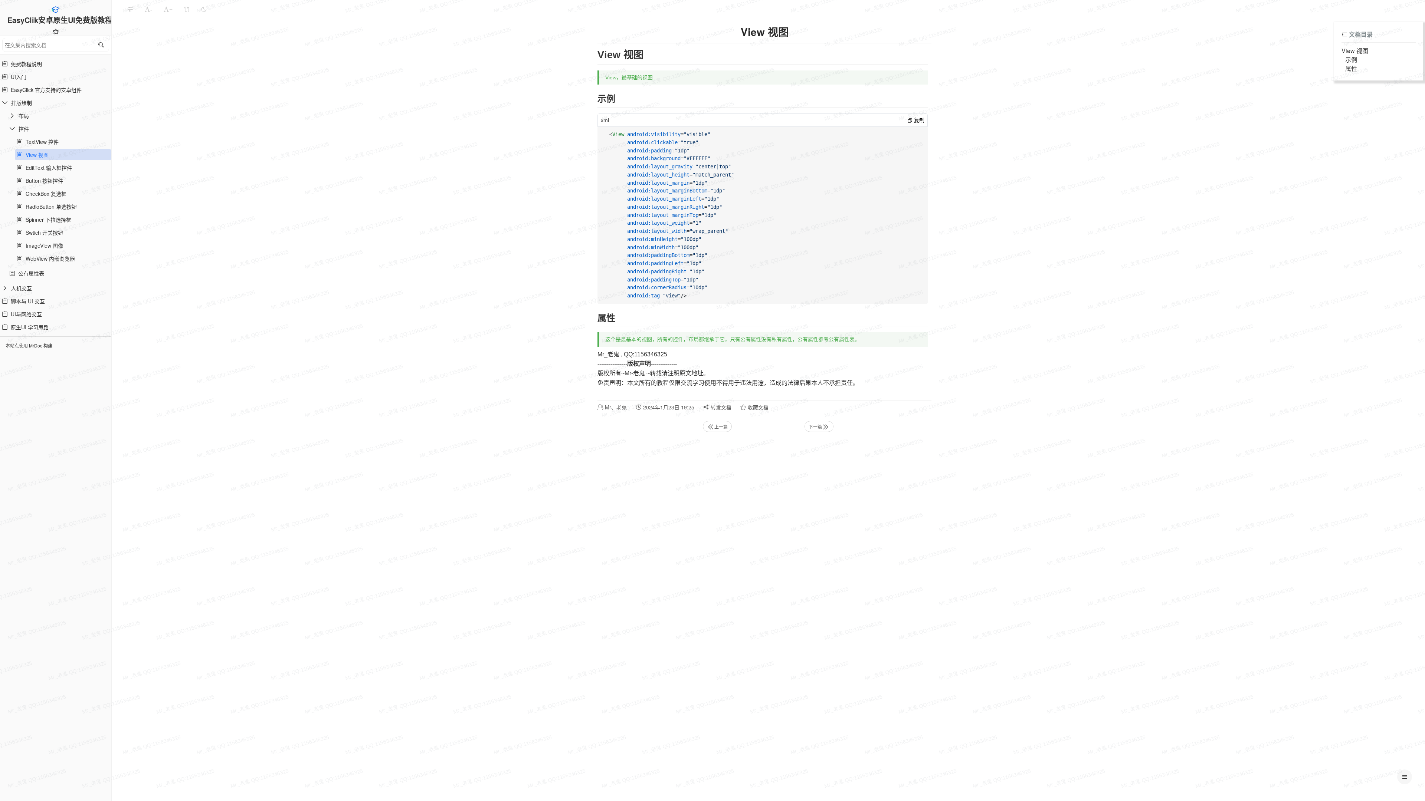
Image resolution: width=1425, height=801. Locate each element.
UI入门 (17, 76)
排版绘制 (21, 102)
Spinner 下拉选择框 (47, 219)
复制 (918, 120)
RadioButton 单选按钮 (50, 206)
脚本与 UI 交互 (26, 301)
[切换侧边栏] (130, 9)
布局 (24, 115)
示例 (1351, 59)
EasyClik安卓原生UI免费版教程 (59, 19)
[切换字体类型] (186, 9)
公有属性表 (29, 273)
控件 (24, 128)
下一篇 (815, 426)
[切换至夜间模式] (203, 9)
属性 (1351, 68)
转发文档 (720, 407)
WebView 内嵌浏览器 (49, 258)
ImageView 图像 (43, 245)
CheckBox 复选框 (44, 193)
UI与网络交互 (25, 314)
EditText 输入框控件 (47, 167)
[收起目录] (1344, 34)
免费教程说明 (25, 63)
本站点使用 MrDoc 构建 (29, 345)
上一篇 (721, 426)
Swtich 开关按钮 (43, 232)
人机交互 (21, 288)
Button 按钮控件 (43, 180)
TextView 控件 (41, 141)
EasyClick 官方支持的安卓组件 (45, 89)
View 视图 (36, 154)
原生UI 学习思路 (28, 327)
